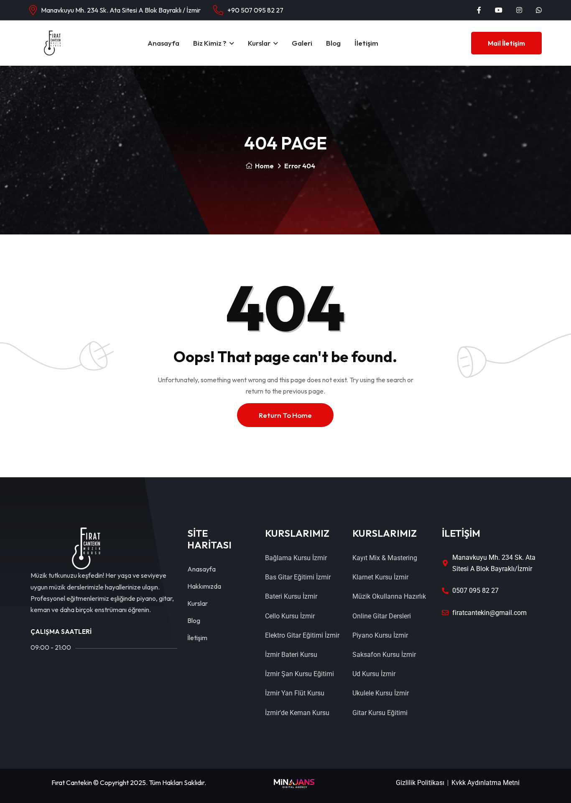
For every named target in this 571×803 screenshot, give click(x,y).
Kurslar (259, 43)
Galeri (302, 43)
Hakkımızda (204, 586)
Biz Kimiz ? (210, 43)
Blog (333, 43)
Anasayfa (163, 43)
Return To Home (285, 415)
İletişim (366, 43)
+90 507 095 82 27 (255, 10)
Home (264, 166)
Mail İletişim (506, 43)
